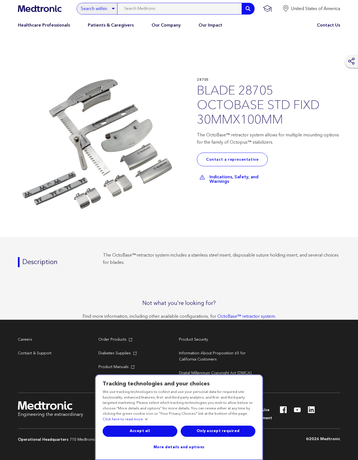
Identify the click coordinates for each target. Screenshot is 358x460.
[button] (311, 9)
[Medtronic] (39, 8)
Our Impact (210, 25)
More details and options (179, 447)
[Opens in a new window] (283, 411)
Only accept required (218, 431)
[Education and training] (267, 8)
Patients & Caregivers (111, 25)
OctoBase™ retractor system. (246, 316)
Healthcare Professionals (44, 25)
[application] (99, 145)
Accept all (140, 431)
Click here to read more (123, 419)
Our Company (166, 25)
